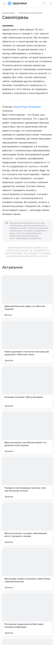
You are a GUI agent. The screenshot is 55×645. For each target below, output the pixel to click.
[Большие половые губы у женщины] (27, 387)
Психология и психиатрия (30, 12)
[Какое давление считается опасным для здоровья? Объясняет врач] (27, 342)
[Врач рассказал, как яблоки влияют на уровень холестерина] (27, 433)
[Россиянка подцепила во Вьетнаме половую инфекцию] (27, 614)
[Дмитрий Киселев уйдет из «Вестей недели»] (27, 296)
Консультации (8, 12)
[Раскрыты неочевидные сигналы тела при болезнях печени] (27, 478)
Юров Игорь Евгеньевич (27, 106)
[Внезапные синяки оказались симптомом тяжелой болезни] (27, 569)
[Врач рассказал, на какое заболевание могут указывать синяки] (27, 523)
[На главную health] (19, 3)
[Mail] (9, 3)
